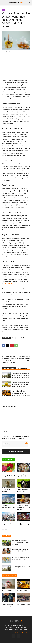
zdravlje (22, 337)
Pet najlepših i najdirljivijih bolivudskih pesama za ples (23, 525)
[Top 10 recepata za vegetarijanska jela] (23, 467)
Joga (3, 587)
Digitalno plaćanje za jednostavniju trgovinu (8, 605)
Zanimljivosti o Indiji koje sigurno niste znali (8, 506)
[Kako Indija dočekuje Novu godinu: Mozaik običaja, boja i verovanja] (6, 543)
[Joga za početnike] (8, 584)
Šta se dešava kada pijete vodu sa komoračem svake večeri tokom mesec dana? (21, 375)
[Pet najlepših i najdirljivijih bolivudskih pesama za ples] (23, 516)
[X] (7, 345)
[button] (3, 2)
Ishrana (4, 377)
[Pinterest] (12, 345)
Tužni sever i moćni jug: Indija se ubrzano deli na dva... (20, 558)
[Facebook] (3, 345)
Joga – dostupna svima (23, 604)
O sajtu (19, 633)
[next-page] (6, 400)
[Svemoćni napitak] (23, 584)
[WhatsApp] (16, 345)
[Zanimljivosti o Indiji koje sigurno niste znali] (8, 499)
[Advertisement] (16, 66)
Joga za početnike (7, 590)
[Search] (29, 2)
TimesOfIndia (8, 284)
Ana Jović (6, 29)
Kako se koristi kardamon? (6, 490)
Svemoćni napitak (22, 590)
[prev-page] (3, 400)
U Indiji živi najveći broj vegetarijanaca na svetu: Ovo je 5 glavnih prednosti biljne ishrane (9, 359)
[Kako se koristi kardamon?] (8, 483)
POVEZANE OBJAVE (8, 368)
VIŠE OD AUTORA (22, 368)
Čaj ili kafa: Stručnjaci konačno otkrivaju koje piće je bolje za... (20, 550)
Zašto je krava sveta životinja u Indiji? (22, 490)
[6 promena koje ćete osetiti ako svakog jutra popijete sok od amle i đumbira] (6, 384)
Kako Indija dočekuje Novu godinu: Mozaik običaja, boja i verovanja (20, 542)
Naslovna (4, 6)
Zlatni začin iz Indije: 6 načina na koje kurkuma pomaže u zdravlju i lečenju (21, 393)
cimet (13, 337)
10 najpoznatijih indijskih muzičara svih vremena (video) (23, 358)
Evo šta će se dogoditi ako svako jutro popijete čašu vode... (23, 507)
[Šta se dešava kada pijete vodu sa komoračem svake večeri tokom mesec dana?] (6, 375)
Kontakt (24, 633)
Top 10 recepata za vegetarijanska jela (22, 475)
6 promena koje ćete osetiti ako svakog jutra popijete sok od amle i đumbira (21, 384)
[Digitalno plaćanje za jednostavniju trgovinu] (8, 597)
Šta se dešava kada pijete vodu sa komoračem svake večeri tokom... (21, 568)
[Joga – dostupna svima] (23, 597)
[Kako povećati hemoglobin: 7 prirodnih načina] (8, 467)
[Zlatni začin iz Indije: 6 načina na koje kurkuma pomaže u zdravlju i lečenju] (6, 393)
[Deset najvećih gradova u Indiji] (8, 516)
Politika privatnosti (10, 633)
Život (9, 6)
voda (17, 337)
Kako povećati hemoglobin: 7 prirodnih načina (8, 476)
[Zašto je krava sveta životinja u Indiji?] (23, 483)
